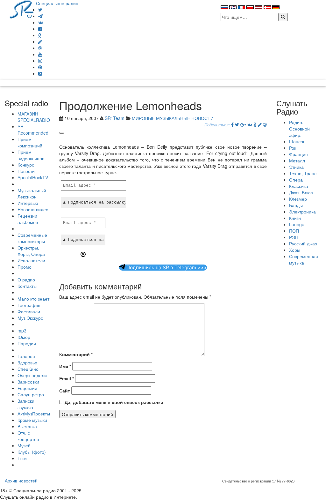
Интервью (28, 203)
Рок (292, 148)
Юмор (24, 337)
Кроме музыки (32, 420)
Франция (298, 154)
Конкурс (26, 164)
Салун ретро (31, 394)
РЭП (293, 237)
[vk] (40, 22)
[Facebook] (232, 124)
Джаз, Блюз (301, 192)
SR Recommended (33, 129)
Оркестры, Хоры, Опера (31, 250)
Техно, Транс (302, 173)
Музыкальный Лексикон (32, 193)
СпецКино (28, 369)
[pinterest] (40, 67)
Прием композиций (30, 142)
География (29, 305)
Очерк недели (32, 375)
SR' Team (114, 118)
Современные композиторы (32, 238)
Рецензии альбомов (28, 219)
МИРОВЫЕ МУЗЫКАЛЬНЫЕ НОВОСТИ (173, 118)
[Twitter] (40, 9)
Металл (297, 160)
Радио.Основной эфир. (299, 128)
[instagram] (40, 60)
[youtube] (40, 54)
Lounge (296, 224)
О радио (26, 279)
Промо (25, 267)
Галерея (26, 356)
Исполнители (31, 260)
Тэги (22, 458)
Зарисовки (28, 381)
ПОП (294, 231)
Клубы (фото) (32, 452)
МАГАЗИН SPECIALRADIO (34, 116)
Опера (296, 179)
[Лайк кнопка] (61, 133)
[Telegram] (40, 16)
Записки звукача (26, 404)
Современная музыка (303, 259)
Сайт (64, 390)
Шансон (297, 141)
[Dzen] (40, 29)
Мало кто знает (33, 298)
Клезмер (298, 199)
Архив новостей (21, 480)
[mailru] (40, 48)
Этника (296, 167)
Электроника (302, 211)
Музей (24, 445)
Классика (298, 186)
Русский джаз (303, 243)
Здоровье (27, 362)
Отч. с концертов (28, 435)
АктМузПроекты (34, 413)
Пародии (27, 343)
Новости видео (33, 209)
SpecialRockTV (33, 177)
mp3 (22, 330)
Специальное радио (57, 3)
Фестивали (29, 311)
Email (66, 378)
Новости (26, 171)
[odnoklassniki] (39, 35)
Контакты (27, 286)
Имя (65, 366)
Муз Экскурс (30, 318)
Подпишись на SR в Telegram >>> (166, 268)
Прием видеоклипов (31, 155)
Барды (296, 205)
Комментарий (76, 354)
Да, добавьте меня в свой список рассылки (113, 402)
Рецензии (27, 388)
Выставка (27, 426)
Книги (295, 218)
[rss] (40, 73)
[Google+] (243, 124)
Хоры (294, 250)
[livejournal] (40, 41)
